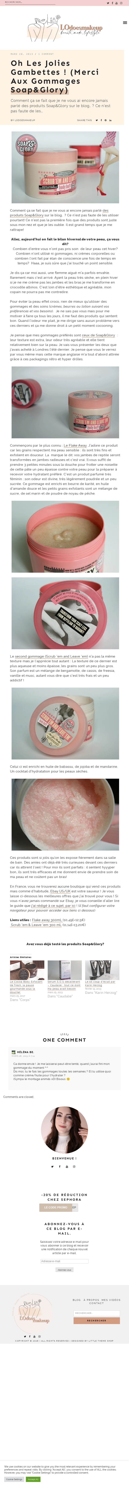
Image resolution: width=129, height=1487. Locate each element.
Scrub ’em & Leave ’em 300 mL (36, 925)
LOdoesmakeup (25, 120)
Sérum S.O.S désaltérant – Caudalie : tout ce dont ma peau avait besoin (64, 985)
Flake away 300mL (47, 920)
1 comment (46, 54)
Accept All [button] (33, 1479)
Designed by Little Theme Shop (93, 1341)
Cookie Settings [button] (14, 1479)
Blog (77, 1300)
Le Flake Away (75, 445)
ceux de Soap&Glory (98, 335)
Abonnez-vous (64, 1270)
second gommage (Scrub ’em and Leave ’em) (51, 656)
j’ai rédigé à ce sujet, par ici (53, 906)
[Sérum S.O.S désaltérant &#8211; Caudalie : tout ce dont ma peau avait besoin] (65, 970)
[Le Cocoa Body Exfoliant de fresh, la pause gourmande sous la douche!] (27, 970)
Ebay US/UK (60, 891)
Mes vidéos (111, 1300)
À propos (91, 1300)
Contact (96, 1303)
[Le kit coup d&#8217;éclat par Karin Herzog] (102, 970)
